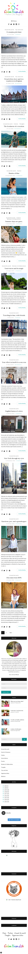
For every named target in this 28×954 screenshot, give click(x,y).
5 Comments (19, 223)
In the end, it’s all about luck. (17, 710)
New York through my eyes (14, 458)
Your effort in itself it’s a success (14, 362)
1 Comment (18, 34)
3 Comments (19, 175)
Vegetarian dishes (5, 773)
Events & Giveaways (5, 752)
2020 (6, 788)
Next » (11, 632)
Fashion (16, 123)
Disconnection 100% (14, 578)
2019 (6, 790)
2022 (6, 786)
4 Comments (18, 270)
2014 (6, 799)
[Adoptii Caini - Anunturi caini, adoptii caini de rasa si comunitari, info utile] (14, 906)
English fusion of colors (14, 411)
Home (4, 933)
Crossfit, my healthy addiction (17, 719)
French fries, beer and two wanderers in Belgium (14, 80)
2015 (6, 797)
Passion (3, 761)
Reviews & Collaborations (14, 219)
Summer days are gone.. (14, 221)
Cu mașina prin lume (14, 32)
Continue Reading (22, 71)
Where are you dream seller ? (17, 701)
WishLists (3, 776)
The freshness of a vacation (14, 126)
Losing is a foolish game (16, 729)
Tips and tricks (19, 29)
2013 (6, 801)
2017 (6, 793)
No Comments (18, 83)
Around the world (9, 29)
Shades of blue (14, 173)
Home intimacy (4, 758)
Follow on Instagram (15, 819)
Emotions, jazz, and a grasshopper (14, 521)
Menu (15, 21)
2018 (6, 791)
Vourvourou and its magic (14, 268)
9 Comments (19, 523)
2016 (6, 795)
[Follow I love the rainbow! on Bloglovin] (14, 838)
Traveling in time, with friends (14, 315)
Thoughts (21, 123)
